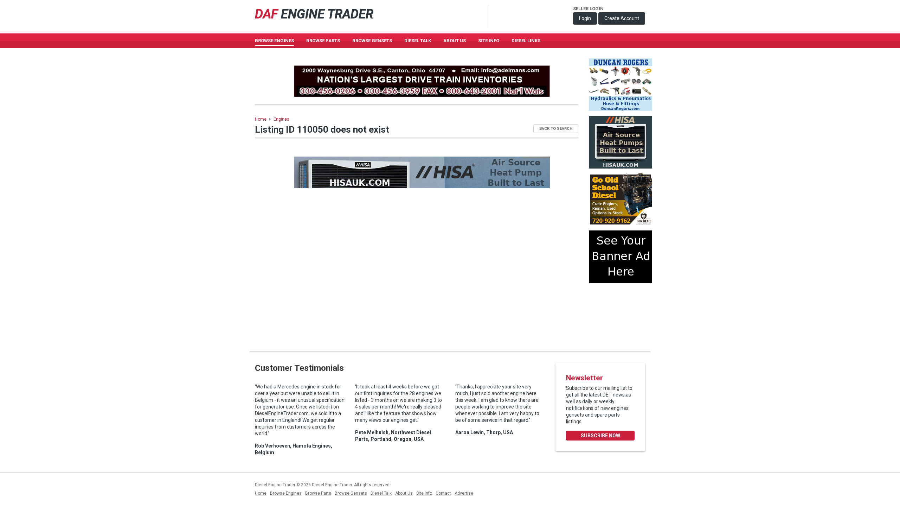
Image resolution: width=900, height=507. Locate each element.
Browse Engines (274, 40)
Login (585, 18)
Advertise (464, 493)
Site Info (488, 40)
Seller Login (588, 8)
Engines (281, 119)
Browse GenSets (372, 40)
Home (260, 119)
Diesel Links (526, 40)
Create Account (621, 18)
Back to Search (555, 128)
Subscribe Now (600, 435)
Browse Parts (323, 40)
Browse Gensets (351, 493)
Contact (443, 493)
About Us (454, 40)
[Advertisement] (620, 314)
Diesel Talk (417, 40)
